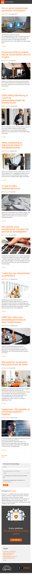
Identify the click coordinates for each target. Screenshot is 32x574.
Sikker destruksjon (9, 558)
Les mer (4, 46)
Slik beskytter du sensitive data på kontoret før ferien (15, 363)
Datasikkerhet (7, 554)
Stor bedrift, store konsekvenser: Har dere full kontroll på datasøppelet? (15, 229)
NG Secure (6, 14)
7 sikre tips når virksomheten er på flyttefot (16, 274)
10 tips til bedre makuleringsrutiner (11, 187)
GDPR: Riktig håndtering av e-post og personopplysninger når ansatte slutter (15, 99)
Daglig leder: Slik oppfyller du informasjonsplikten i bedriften (16, 412)
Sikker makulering (8, 553)
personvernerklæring (7, 481)
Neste (3, 457)
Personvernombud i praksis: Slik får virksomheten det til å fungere (16, 54)
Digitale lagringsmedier (10, 556)
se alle (4, 560)
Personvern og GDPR (9, 551)
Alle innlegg (4, 455)
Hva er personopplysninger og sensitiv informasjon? (15, 9)
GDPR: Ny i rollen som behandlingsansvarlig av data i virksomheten (14, 319)
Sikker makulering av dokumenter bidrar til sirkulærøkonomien (12, 145)
